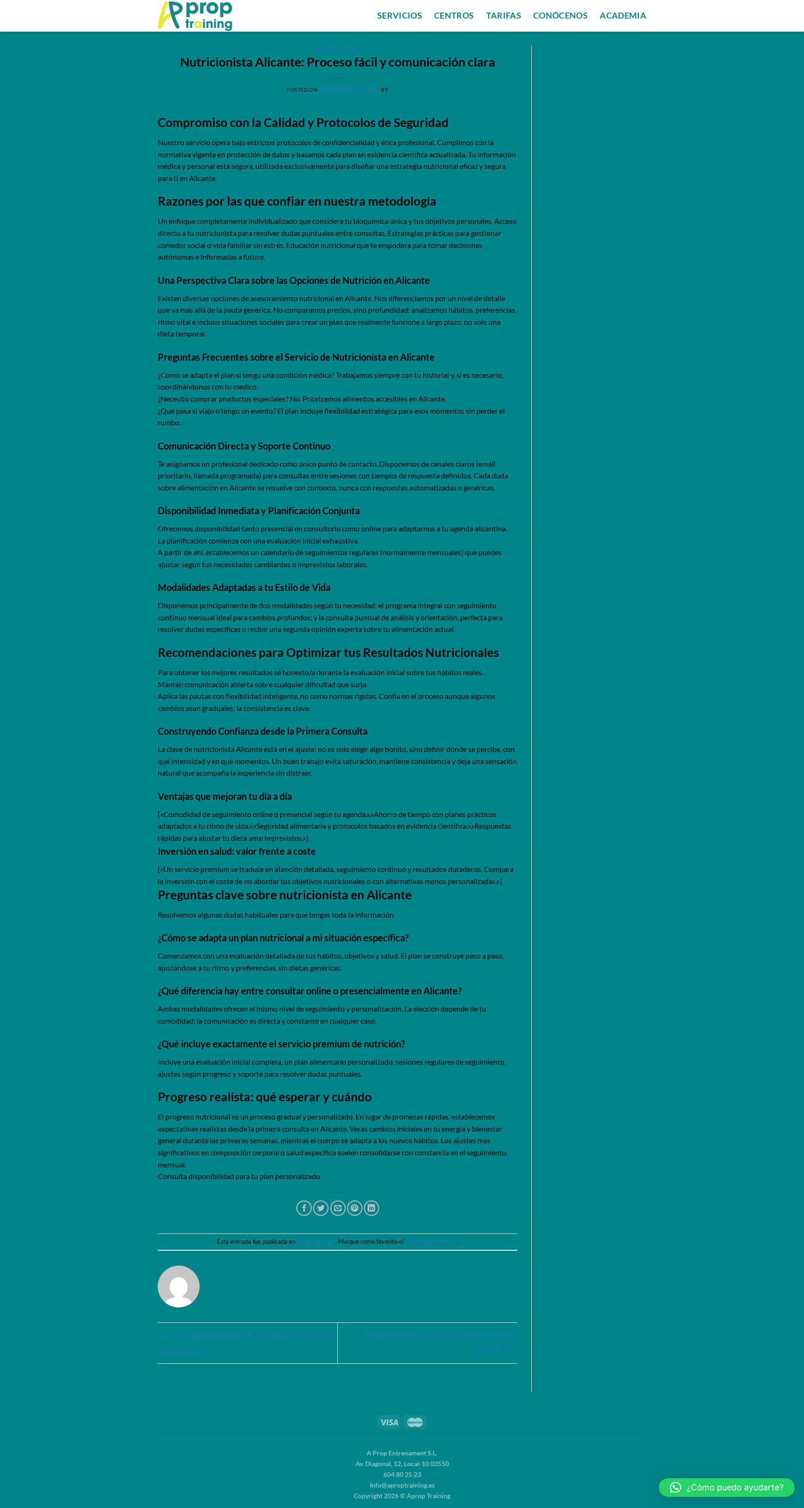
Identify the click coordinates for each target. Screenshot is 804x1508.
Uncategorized (337, 48)
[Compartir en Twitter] (320, 1208)
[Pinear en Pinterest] (354, 1208)
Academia (623, 15)
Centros (454, 15)
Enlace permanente (430, 1241)
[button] (727, 1487)
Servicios (399, 15)
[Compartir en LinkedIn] (371, 1208)
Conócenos (560, 15)
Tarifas (503, 15)
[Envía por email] (338, 1208)
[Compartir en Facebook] (304, 1208)
